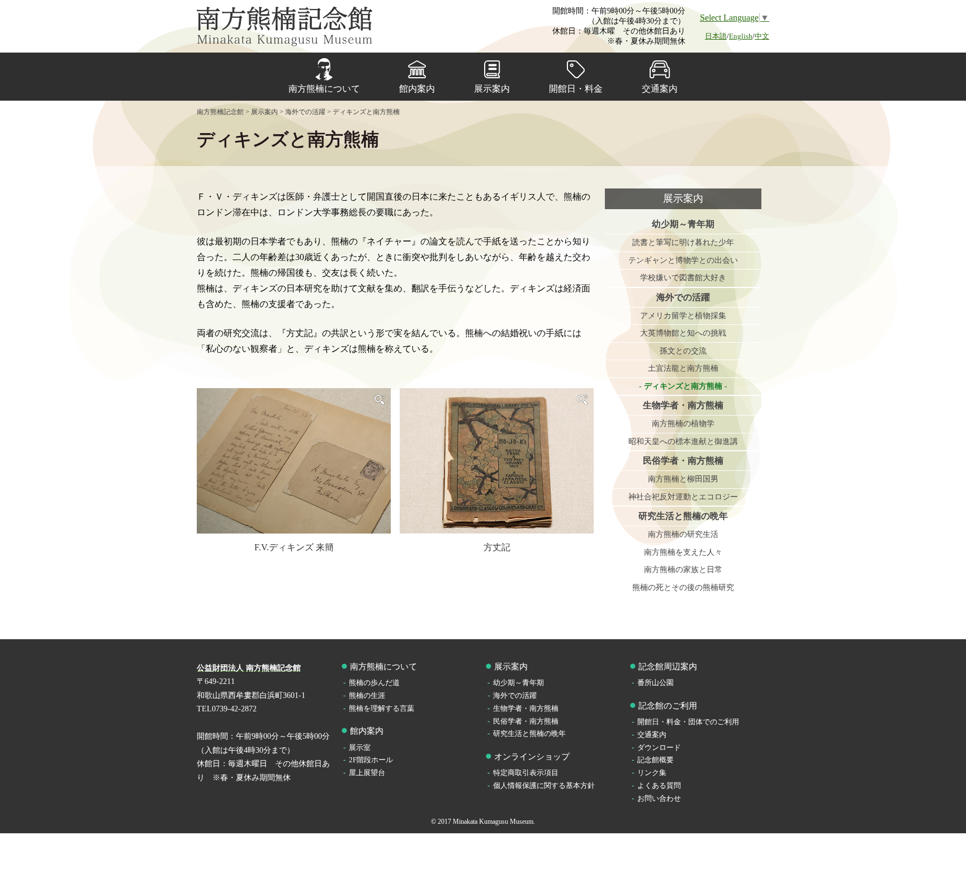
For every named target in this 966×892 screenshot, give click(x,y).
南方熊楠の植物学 (683, 423)
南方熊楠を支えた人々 (683, 552)
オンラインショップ (532, 756)
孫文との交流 (683, 351)
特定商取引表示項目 (525, 772)
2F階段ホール (371, 760)
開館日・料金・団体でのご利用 (688, 722)
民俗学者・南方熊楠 (683, 460)
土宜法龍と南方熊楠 (683, 368)
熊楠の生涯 (367, 695)
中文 (762, 36)
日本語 (716, 36)
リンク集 (651, 772)
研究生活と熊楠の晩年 (683, 516)
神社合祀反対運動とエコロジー (683, 497)
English (740, 36)
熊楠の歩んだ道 (374, 682)
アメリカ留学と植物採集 (683, 316)
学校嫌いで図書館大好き (683, 277)
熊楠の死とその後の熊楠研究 (683, 587)
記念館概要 (655, 760)
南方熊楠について (324, 88)
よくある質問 (659, 785)
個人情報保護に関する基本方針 (544, 785)
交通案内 (660, 88)
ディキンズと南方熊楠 (683, 386)
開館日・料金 (576, 88)
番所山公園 (655, 682)
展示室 (360, 747)
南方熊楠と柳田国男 (683, 479)
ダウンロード (659, 747)
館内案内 (417, 88)
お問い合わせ (659, 798)
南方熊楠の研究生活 (683, 534)
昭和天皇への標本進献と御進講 (683, 441)
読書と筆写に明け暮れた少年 (683, 242)
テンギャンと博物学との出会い (683, 260)
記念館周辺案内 (667, 666)
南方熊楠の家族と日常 (683, 569)
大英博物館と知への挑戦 (683, 333)
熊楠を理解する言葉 (381, 708)
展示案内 (492, 88)
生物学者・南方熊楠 (683, 405)
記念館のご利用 (667, 705)
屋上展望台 (367, 772)
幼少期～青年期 (683, 224)
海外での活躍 (683, 297)
